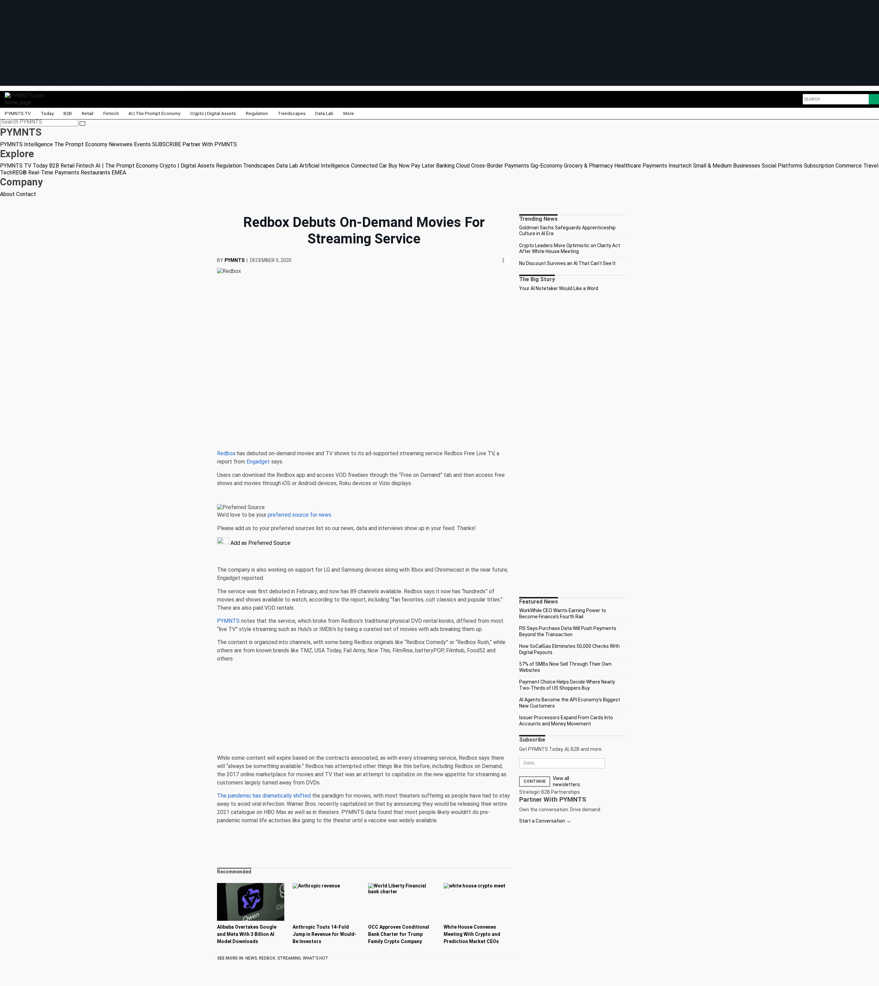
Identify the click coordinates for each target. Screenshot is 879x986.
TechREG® (13, 172)
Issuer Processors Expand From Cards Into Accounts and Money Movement (566, 720)
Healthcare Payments (640, 165)
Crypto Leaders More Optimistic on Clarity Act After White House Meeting (569, 248)
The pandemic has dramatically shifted (264, 795)
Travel (870, 165)
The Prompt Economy (58, 88)
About (858, 88)
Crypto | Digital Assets (213, 113)
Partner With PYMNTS (156, 88)
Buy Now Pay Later (411, 165)
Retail (87, 113)
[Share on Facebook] (492, 260)
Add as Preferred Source (259, 543)
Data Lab (324, 113)
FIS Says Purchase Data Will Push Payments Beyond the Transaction (567, 631)
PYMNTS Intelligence (19, 88)
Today (47, 113)
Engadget (258, 461)
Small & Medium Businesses (726, 165)
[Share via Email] (499, 260)
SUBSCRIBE (125, 88)
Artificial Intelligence (324, 165)
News (251, 958)
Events (107, 88)
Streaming (289, 958)
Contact (871, 88)
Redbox (226, 453)
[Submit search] (82, 124)
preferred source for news (299, 515)
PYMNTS (234, 260)
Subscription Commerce (833, 165)
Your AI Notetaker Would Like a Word (558, 288)
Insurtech (680, 165)
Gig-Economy (546, 165)
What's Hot (315, 958)
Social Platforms (782, 165)
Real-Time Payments (53, 172)
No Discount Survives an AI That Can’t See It (567, 263)
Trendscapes (292, 113)
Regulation (257, 113)
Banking (445, 165)
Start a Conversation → (545, 821)
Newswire (90, 88)
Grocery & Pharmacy (588, 165)
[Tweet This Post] (494, 260)
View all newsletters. (567, 781)
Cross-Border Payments (500, 165)
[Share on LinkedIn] (496, 260)
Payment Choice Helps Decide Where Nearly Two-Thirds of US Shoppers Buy (567, 685)
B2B (68, 113)
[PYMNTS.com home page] (27, 98)
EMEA (119, 172)
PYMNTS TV (18, 113)
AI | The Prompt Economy (154, 113)
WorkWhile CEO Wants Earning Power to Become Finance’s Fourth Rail (562, 613)
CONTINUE (535, 781)
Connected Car (369, 165)
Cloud (463, 165)
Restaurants (95, 172)
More (349, 113)
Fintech (111, 113)
